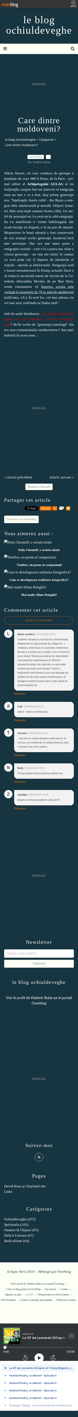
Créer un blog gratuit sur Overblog (23, 1289)
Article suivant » (61, 477)
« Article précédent (18, 477)
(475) (20, 1219)
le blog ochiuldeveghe (39, 25)
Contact (64, 1289)
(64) (16, 1241)
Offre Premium (8, 1300)
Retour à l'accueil (39, 486)
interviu (49, 189)
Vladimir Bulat (41, 998)
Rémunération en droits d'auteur (53, 1294)
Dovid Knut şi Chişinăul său (25, 1186)
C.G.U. (30, 1294)
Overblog (64, 1272)
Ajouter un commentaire (38, 620)
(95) (21, 1230)
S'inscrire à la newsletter (21, 519)
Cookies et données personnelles (36, 1300)
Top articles (50, 1289)
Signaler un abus (13, 1294)
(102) (16, 1225)
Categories (46, 140)
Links (8, 1192)
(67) (19, 1235)
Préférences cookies (66, 1300)
